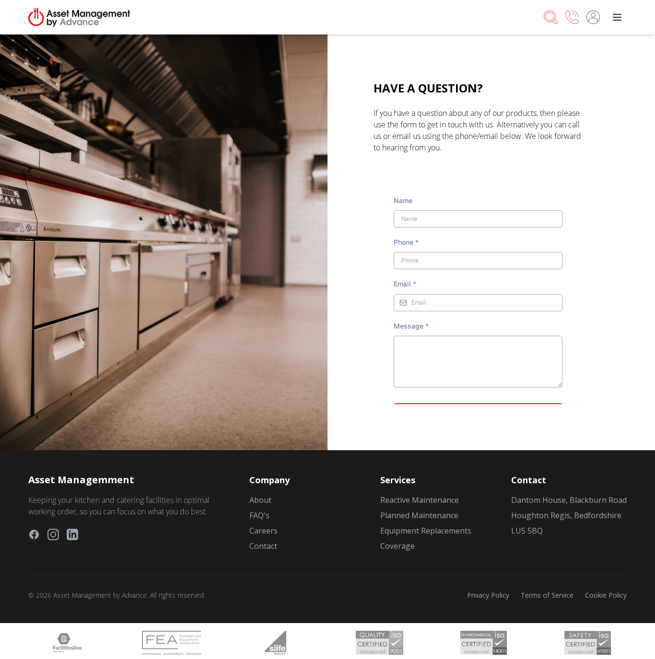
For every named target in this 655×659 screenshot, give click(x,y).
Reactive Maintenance (419, 500)
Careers (263, 530)
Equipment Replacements (425, 530)
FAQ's (259, 515)
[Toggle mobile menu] (617, 17)
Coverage (397, 546)
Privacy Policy (488, 595)
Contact (263, 546)
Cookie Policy (606, 595)
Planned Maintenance (419, 515)
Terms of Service (547, 595)
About (260, 500)
